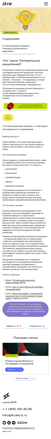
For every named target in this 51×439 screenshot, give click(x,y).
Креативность (10, 32)
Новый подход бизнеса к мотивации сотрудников (19, 362)
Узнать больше (8, 117)
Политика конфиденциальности (18, 428)
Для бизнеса (12, 356)
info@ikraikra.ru (14, 415)
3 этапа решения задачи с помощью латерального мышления (16, 49)
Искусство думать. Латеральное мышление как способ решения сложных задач (24, 296)
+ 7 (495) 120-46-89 (17, 409)
